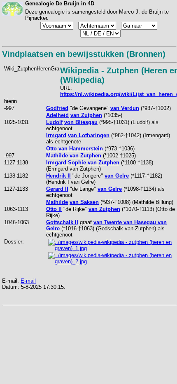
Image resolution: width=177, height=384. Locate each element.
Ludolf (54, 122)
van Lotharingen (88, 135)
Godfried (57, 108)
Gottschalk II (62, 222)
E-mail (28, 281)
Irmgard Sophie (66, 162)
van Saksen (84, 202)
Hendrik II (58, 176)
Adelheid (57, 115)
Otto (51, 148)
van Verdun (124, 108)
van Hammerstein (80, 148)
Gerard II (57, 189)
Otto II (54, 209)
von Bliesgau (81, 122)
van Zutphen (86, 115)
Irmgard (56, 135)
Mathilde (57, 155)
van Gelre (117, 176)
